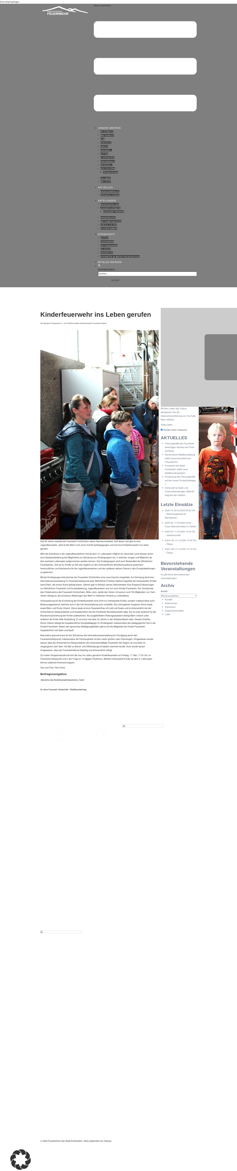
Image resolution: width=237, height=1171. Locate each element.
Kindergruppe (108, 217)
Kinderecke (106, 253)
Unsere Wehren (109, 127)
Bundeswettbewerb (113, 211)
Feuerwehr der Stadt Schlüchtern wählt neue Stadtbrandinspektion (176, 469)
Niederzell (106, 165)
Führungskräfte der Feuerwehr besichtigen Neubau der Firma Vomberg (179, 447)
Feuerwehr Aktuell (99, 323)
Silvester (105, 249)
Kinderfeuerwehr (86, 323)
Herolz (104, 146)
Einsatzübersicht (109, 191)
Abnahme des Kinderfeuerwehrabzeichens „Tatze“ (63, 679)
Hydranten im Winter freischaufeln (120, 256)
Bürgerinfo (106, 234)
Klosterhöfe (107, 157)
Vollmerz (105, 178)
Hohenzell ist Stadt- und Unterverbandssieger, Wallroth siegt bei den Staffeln (179, 491)
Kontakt (168, 599)
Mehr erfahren (167, 419)
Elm (102, 139)
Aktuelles (105, 187)
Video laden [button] (167, 424)
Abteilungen (107, 200)
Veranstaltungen (109, 195)
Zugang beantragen (174, 610)
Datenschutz (171, 603)
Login (167, 614)
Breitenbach (107, 135)
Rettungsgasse (108, 245)
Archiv (164, 591)
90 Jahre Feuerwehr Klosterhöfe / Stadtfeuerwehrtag (63, 689)
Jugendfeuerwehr (110, 208)
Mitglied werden (110, 262)
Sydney (108, 1140)
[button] (99, 265)
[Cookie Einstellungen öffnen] (20, 1169)
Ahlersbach (106, 132)
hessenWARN (107, 241)
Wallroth (105, 182)
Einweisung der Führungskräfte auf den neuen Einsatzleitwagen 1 (180, 480)
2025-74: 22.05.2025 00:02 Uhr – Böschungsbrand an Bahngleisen (180, 514)
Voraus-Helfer (108, 225)
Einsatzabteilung (109, 204)
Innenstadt (75, 323)
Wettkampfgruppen (110, 221)
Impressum (170, 606)
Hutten (104, 154)
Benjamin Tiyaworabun (52, 323)
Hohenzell (106, 150)
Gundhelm (105, 143)
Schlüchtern (107, 168)
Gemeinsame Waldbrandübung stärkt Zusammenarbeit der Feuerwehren (180, 458)
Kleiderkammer (108, 228)
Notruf (104, 238)
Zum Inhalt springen (9, 1)
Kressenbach (107, 161)
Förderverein (110, 172)
